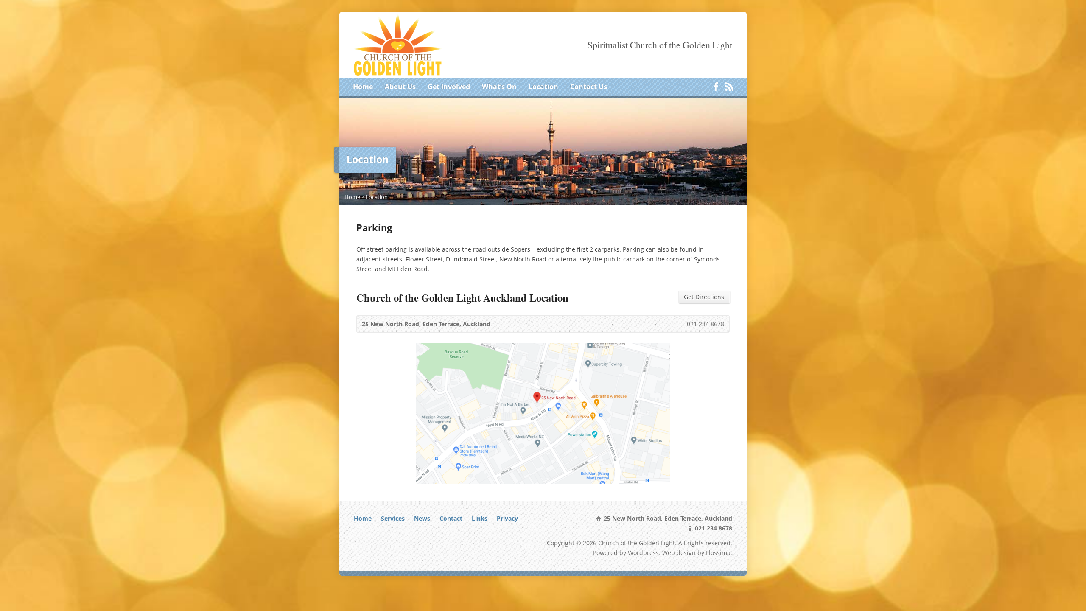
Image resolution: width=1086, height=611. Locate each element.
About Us (400, 86)
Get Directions (704, 297)
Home (363, 86)
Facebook (716, 86)
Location (543, 86)
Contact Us (588, 86)
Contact (450, 518)
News (422, 518)
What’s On (499, 86)
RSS (729, 86)
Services (393, 518)
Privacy (507, 518)
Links (479, 518)
